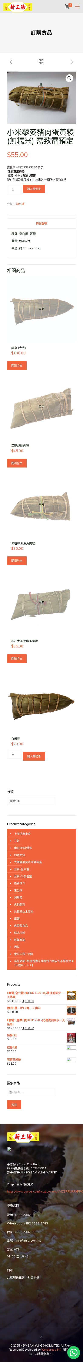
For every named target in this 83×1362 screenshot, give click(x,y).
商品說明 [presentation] (41, 223)
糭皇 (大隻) (18, 347)
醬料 (17, 946)
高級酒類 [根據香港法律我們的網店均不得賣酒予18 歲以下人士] (44, 963)
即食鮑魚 (19, 855)
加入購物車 (34, 188)
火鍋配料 (19, 904)
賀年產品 (19, 939)
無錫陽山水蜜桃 (23, 911)
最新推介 (19, 883)
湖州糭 (20, 203)
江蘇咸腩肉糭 (20, 445)
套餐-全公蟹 (21, 869)
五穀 (17, 840)
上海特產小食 (22, 833)
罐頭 (17, 918)
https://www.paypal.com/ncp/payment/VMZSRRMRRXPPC (45, 1191)
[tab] (41, 223)
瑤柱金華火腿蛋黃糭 (24, 641)
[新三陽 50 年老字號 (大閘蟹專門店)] (17, 6)
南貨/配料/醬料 (23, 848)
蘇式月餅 (19, 932)
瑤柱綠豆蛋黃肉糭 (23, 543)
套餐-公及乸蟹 (23, 876)
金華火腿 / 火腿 (23, 954)
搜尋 (14, 1105)
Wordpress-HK (51, 1349)
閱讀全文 (16, 365)
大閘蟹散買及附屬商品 (28, 862)
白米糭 (15, 738)
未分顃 (18, 890)
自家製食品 (21, 925)
